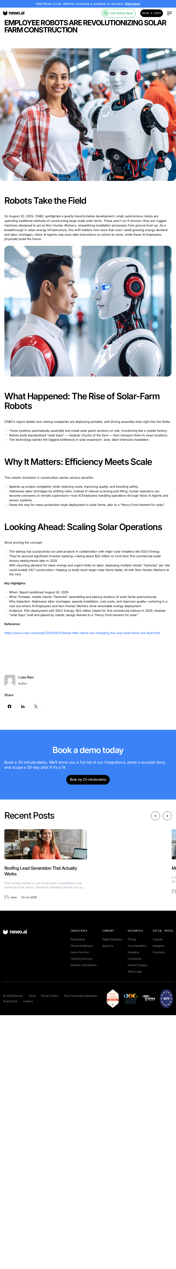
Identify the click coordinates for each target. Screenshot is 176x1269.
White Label (135, 971)
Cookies (28, 1001)
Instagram (158, 945)
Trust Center (10, 1001)
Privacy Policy (49, 995)
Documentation (137, 945)
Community (134, 958)
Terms (32, 995)
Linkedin (158, 939)
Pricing (132, 939)
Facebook (159, 952)
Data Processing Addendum (80, 995)
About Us (107, 945)
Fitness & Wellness (81, 945)
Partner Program (137, 965)
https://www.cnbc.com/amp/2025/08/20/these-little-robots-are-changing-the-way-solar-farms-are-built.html (82, 633)
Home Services (79, 952)
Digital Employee (112, 939)
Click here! (132, 4)
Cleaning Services (81, 958)
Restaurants (77, 939)
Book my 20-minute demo (88, 779)
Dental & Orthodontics (83, 965)
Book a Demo (151, 13)
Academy (133, 952)
